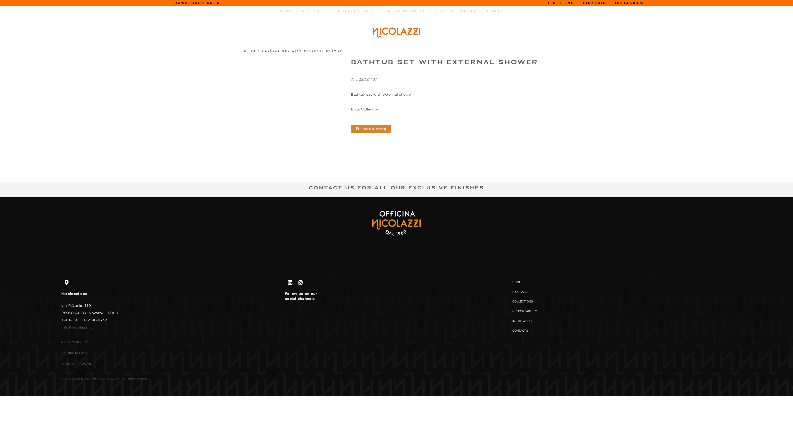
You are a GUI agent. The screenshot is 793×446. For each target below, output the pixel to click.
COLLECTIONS (355, 11)
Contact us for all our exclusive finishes (396, 188)
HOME (285, 11)
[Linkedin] (290, 282)
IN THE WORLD (459, 11)
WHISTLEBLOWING (76, 363)
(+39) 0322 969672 (88, 320)
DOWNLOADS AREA (197, 3)
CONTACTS (500, 11)
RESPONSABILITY (409, 11)
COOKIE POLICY (74, 353)
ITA (552, 3)
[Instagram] (300, 282)
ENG (570, 3)
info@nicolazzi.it (76, 327)
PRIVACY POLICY (74, 342)
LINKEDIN (595, 3)
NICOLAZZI (315, 11)
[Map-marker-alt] (66, 282)
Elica (250, 51)
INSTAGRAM (629, 3)
